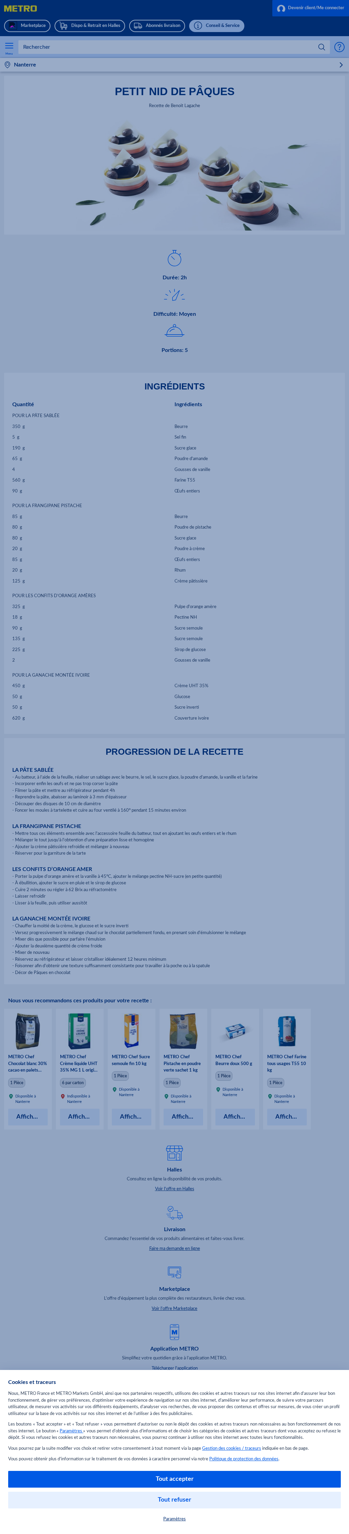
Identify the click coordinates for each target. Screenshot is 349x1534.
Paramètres (71, 1431)
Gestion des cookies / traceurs (231, 1448)
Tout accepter (175, 1479)
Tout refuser (174, 1500)
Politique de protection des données (243, 1459)
